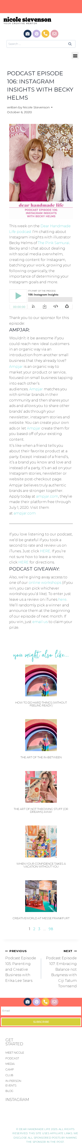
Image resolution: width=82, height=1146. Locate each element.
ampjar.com (47, 496)
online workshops (45, 583)
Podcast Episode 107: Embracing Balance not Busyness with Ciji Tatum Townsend (61, 968)
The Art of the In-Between (41, 757)
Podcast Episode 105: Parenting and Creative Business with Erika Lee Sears (20, 966)
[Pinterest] (36, 34)
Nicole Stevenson (36, 107)
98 (51, 929)
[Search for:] (41, 44)
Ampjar (16, 366)
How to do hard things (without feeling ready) (41, 704)
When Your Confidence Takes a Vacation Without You (41, 865)
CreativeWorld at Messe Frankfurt (41, 918)
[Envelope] (54, 34)
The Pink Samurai (53, 243)
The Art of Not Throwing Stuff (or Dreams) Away (41, 810)
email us (40, 622)
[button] (75, 55)
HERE (45, 551)
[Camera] (27, 34)
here (62, 599)
